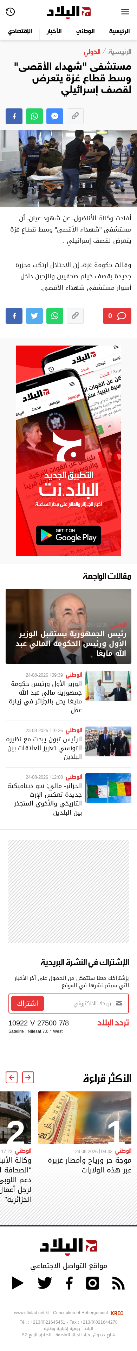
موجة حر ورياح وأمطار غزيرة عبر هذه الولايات (89, 1165)
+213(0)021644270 (99, 1322)
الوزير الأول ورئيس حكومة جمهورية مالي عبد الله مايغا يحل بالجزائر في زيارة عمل (45, 697)
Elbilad (69, 13)
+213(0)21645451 (48, 1322)
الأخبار (54, 31)
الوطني (85, 31)
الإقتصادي (20, 31)
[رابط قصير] (75, 116)
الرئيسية (119, 31)
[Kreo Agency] (116, 1313)
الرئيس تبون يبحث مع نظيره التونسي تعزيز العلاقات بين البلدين (44, 747)
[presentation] (28, 1077)
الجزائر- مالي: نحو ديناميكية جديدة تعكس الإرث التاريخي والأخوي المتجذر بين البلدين (44, 799)
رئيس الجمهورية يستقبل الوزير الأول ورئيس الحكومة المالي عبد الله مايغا (70, 643)
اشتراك (27, 1003)
